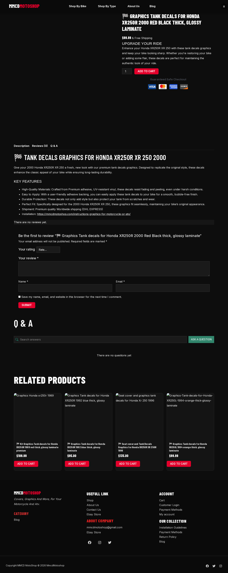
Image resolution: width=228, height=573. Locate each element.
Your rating (26, 249)
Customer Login (169, 505)
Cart (162, 500)
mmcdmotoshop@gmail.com (104, 527)
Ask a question (201, 339)
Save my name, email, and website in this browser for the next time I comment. (71, 296)
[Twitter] (110, 543)
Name (23, 281)
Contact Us (94, 509)
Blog (153, 6)
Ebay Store (94, 514)
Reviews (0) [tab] (40, 146)
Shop (90, 500)
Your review (28, 258)
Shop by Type (107, 6)
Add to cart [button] (26, 463)
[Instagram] (100, 543)
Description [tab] (21, 146)
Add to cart (146, 71)
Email (120, 281)
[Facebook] (90, 543)
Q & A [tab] (54, 146)
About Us (134, 6)
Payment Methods (170, 509)
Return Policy (167, 536)
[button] (78, 6)
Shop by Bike (77, 6)
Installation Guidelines (173, 527)
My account (166, 514)
